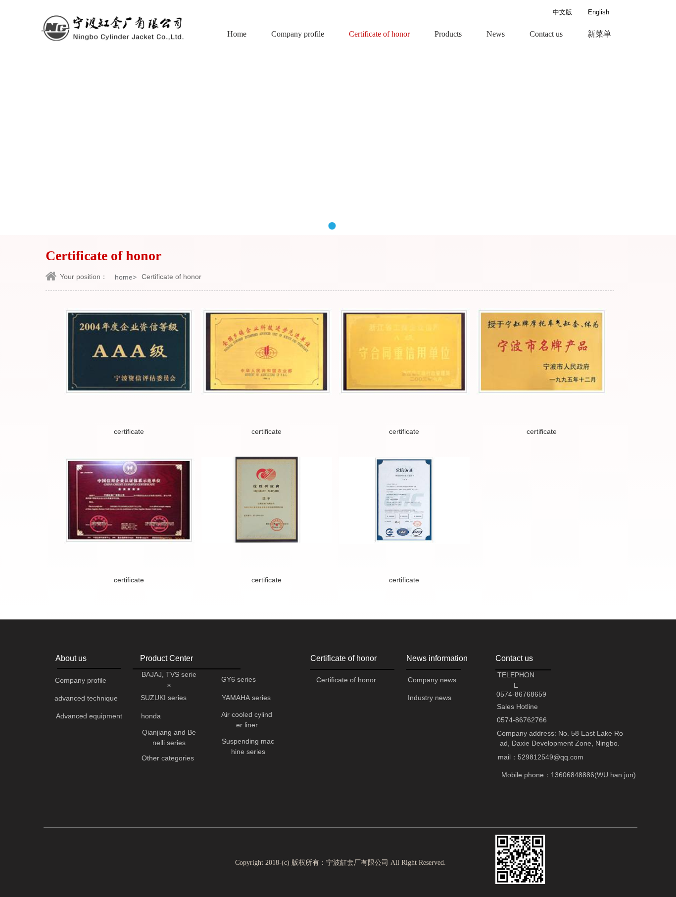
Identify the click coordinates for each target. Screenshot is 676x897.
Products (448, 34)
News (495, 34)
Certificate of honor (379, 34)
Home (236, 34)
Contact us (546, 34)
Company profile (297, 34)
